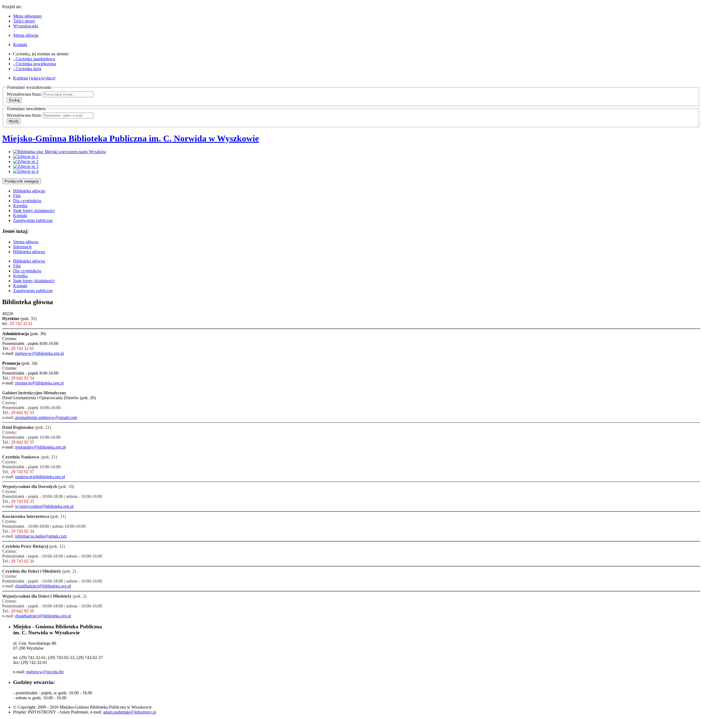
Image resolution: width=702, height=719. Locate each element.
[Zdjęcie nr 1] (25, 156)
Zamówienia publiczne (33, 220)
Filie (17, 195)
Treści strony (24, 21)
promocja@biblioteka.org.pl (39, 383)
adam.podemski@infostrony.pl (129, 712)
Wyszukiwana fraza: (24, 94)
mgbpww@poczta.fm (45, 671)
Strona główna (25, 241)
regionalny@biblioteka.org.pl (40, 447)
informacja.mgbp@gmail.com (41, 536)
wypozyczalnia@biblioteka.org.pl (44, 506)
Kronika (20, 205)
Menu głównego (27, 16)
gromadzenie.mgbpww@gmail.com (45, 417)
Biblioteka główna (29, 191)
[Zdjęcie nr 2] (25, 161)
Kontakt (20, 215)
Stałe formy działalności (34, 210)
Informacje (22, 246)
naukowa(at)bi (27, 476)
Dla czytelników (27, 200)
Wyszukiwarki (25, 26)
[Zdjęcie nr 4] (25, 171)
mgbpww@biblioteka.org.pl (39, 353)
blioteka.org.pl (52, 476)
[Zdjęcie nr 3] (25, 166)
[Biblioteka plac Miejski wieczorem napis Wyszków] (59, 151)
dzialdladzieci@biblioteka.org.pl (43, 586)
